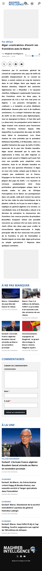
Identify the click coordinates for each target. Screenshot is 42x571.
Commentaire (10, 369)
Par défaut (7, 41)
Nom (7, 391)
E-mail (7, 401)
